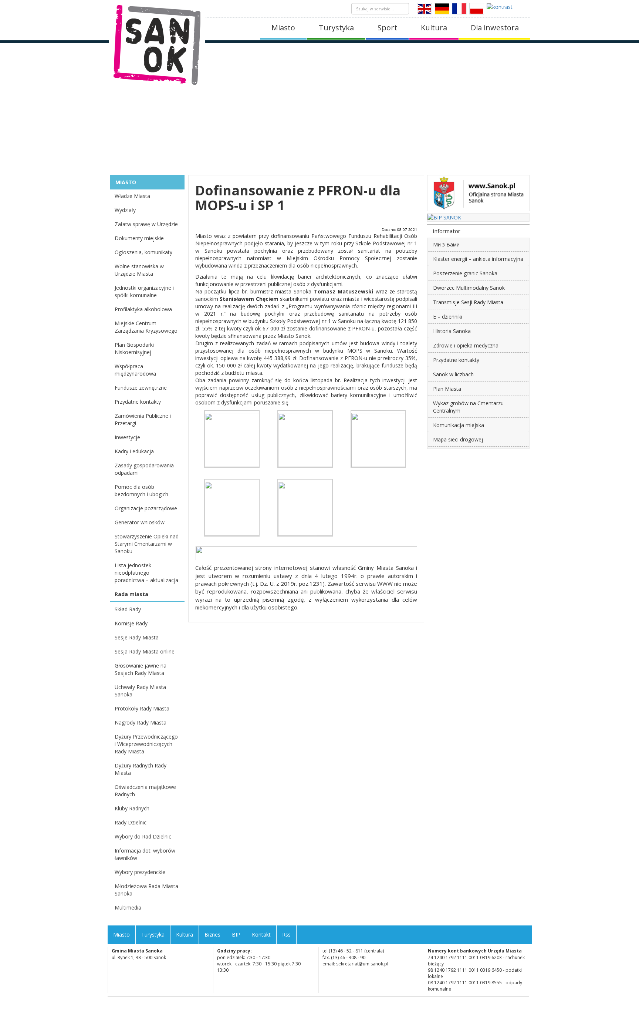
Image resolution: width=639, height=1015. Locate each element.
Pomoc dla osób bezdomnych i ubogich (141, 490)
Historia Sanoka (452, 331)
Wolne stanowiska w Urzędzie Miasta (139, 270)
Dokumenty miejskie (139, 238)
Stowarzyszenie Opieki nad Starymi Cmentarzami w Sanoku (147, 544)
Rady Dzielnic (130, 822)
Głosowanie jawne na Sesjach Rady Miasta (140, 669)
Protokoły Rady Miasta (142, 708)
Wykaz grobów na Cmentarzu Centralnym (468, 407)
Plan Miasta (447, 388)
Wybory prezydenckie (140, 871)
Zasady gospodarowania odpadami (144, 469)
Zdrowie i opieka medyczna (465, 345)
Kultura (434, 28)
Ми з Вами (446, 244)
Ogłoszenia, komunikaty (143, 252)
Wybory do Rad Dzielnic (143, 836)
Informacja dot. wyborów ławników (145, 854)
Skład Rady (128, 609)
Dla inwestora (495, 28)
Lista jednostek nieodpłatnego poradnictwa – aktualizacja (146, 573)
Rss (286, 934)
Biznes (212, 934)
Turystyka (336, 28)
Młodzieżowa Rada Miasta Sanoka (146, 890)
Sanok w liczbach (453, 374)
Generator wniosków (140, 522)
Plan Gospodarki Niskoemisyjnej (134, 348)
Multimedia (128, 907)
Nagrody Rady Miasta (140, 722)
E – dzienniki (447, 316)
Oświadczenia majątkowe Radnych (145, 790)
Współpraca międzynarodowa (135, 370)
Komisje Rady (131, 623)
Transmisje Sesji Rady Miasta (468, 302)
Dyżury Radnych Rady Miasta (140, 769)
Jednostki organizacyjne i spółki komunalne (144, 291)
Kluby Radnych (132, 808)
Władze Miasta (132, 195)
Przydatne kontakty (138, 401)
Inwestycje (127, 437)
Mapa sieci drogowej (458, 439)
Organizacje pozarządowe (146, 508)
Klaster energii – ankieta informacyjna (478, 258)
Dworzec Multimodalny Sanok (469, 287)
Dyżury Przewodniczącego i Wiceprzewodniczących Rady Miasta (146, 744)
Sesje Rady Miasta (137, 637)
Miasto (283, 28)
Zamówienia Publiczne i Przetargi (143, 419)
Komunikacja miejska (458, 424)
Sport (387, 28)
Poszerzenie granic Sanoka (465, 273)
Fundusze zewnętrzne (141, 387)
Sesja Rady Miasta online (145, 651)
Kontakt (261, 934)
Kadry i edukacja (134, 451)
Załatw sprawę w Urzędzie (146, 224)
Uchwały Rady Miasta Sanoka (140, 690)
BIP (236, 934)
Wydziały (125, 210)
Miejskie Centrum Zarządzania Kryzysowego (146, 327)
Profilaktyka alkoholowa (143, 309)
